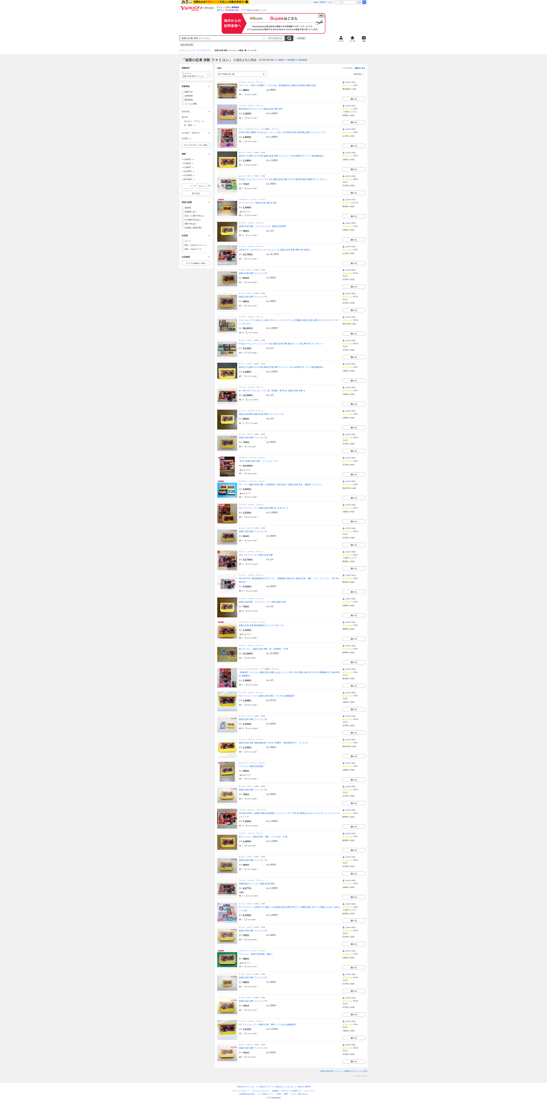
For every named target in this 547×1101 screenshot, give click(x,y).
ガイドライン (310, 1091)
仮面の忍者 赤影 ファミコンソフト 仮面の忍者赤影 (262, 226)
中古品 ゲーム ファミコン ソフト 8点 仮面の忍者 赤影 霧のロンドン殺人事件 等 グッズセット (281, 343)
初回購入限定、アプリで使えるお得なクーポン (247, 10)
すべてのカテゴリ (275, 38)
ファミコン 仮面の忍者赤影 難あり (256, 954)
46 (243, 333)
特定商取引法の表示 (247, 1094)
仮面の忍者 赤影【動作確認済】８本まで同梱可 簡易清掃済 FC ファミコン (274, 743)
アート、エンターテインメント (249, 129)
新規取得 (235, 7)
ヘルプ (330, 2)
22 (243, 400)
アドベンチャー (261, 810)
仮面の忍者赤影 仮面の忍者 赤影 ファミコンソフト (261, 414)
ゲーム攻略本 (265, 129)
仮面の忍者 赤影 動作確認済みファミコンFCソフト (262, 625)
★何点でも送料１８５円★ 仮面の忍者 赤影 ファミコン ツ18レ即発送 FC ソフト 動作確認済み (281, 156)
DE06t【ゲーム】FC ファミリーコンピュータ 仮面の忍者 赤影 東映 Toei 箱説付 (274, 250)
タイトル (251, 82)
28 (243, 611)
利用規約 (275, 1091)
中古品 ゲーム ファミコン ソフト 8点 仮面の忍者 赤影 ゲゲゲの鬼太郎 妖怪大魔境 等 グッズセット (283, 179)
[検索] (364, 2)
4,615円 (291, 60)
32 (243, 235)
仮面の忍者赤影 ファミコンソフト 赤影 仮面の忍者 (262, 602)
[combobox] (223, 38)
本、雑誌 (190, 125)
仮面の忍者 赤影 (187, 45)
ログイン (220, 10)
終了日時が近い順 (226, 74)
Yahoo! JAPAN (319, 2)
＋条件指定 (300, 38)
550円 (281, 60)
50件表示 (358, 74)
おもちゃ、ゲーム (194, 121)
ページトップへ (359, 1076)
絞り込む (196, 193)
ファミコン (242, 82)
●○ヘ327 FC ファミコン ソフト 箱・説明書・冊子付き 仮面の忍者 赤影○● (272, 390)
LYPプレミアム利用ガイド (292, 1091)
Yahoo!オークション (246, 1086)
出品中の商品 (350, 82)
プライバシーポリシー (240, 1091)
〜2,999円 (188, 159)
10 (243, 423)
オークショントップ (187, 50)
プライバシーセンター (260, 1091)
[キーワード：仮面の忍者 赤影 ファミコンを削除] (208, 74)
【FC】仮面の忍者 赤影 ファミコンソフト (259, 461)
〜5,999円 (188, 163)
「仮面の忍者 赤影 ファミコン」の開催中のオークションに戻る (343, 1071)
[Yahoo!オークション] (197, 7)
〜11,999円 (188, 171)
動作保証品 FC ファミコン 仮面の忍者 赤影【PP (260, 109)
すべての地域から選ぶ (196, 263)
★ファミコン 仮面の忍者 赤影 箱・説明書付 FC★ (263, 649)
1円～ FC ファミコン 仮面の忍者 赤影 (256, 555)
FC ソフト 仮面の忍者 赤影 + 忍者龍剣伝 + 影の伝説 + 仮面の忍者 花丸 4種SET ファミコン (280, 484)
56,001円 (303, 60)
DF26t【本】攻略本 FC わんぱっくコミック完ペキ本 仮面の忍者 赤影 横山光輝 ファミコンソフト (282, 132)
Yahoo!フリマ (265, 1086)
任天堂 (187, 138)
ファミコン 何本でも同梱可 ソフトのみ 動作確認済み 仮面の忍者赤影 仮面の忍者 (277, 85)
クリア (264, 38)
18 (243, 896)
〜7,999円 (188, 167)
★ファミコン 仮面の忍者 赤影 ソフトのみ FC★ (263, 836)
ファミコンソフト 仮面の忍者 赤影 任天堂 (257, 203)
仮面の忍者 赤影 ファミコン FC (253, 273)
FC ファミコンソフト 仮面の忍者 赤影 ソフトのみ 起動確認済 (266, 696)
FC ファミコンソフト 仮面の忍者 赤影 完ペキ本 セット (263, 508)
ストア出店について (265, 1094)
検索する (289, 38)
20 (243, 728)
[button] (196, 86)
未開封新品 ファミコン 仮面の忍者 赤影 (256, 883)
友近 (359, 2)
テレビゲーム (243, 199)
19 (243, 564)
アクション (259, 82)
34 (243, 591)
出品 (355, 99)
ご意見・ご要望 (282, 1094)
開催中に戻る (360, 68)
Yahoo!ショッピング (284, 1086)
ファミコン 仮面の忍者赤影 (251, 766)
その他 (263, 152)
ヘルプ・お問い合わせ (299, 1094)
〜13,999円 (189, 175)
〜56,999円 (189, 179)
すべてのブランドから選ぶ (196, 145)
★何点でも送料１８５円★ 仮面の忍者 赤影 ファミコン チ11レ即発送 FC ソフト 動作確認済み (281, 367)
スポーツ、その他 (252, 152)
